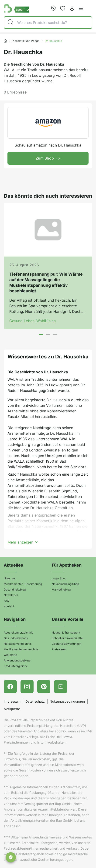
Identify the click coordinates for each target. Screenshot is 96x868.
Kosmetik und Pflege (26, 41)
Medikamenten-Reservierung (23, 584)
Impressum (12, 701)
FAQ (6, 600)
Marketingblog (61, 589)
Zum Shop (45, 158)
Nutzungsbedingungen (67, 701)
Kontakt (9, 606)
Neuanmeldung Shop (65, 584)
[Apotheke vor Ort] (53, 8)
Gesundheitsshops (16, 638)
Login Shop (59, 578)
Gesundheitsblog (15, 589)
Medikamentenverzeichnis (21, 649)
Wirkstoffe (10, 655)
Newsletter (11, 595)
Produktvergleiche (16, 666)
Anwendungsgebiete (17, 660)
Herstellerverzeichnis (17, 643)
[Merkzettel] (62, 8)
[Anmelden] (72, 8)
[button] (81, 8)
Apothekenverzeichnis (18, 632)
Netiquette (12, 709)
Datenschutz (35, 701)
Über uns (9, 578)
